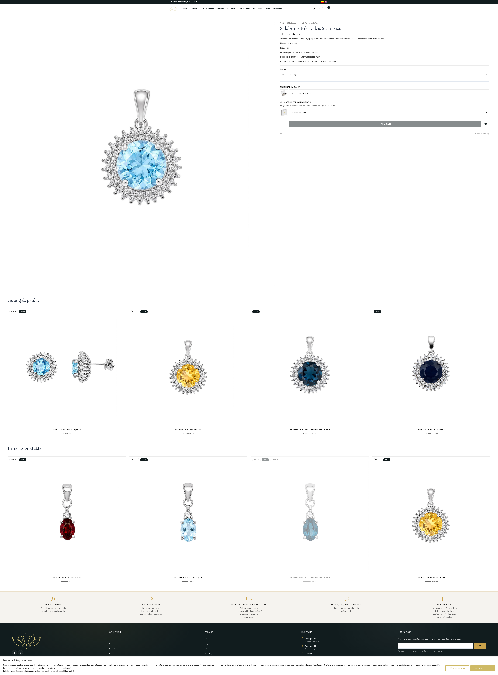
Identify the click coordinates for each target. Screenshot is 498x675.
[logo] (173, 8)
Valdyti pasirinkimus (457, 668)
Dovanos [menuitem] (277, 9)
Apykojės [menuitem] (257, 9)
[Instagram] (20, 652)
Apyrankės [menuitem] (245, 9)
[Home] (56, 640)
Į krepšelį (385, 123)
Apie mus (112, 639)
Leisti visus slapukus (482, 668)
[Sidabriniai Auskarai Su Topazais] (67, 372)
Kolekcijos (290, 23)
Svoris (283, 69)
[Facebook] (14, 652)
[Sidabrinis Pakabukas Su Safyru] (431, 372)
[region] (249, 665)
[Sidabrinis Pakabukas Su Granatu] (67, 521)
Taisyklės (209, 654)
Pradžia (282, 23)
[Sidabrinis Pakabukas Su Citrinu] (188, 372)
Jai (295, 23)
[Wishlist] (318, 8)
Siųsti (480, 645)
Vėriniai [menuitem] (221, 9)
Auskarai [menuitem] (194, 9)
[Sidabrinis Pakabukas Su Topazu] (188, 521)
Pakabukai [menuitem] (232, 9)
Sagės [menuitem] (267, 9)
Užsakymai (209, 639)
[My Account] (314, 8)
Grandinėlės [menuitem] (208, 9)
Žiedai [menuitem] (185, 9)
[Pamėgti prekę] (486, 124)
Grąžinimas (209, 644)
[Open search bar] (323, 8)
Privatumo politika (212, 649)
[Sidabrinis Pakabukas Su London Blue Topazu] (310, 372)
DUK (110, 644)
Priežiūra (112, 649)
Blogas (111, 654)
